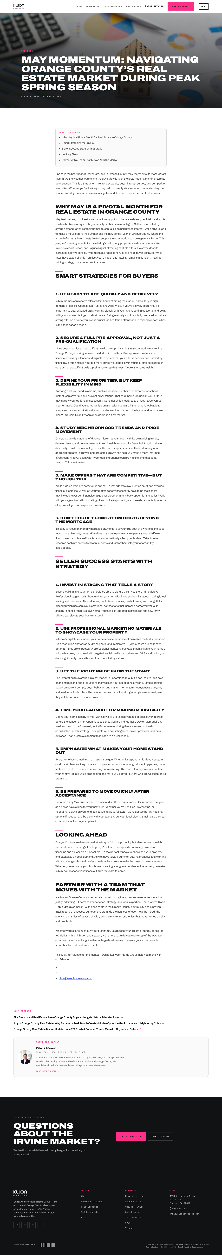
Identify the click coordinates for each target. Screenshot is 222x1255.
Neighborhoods (113, 6)
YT (40, 1224)
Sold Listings (89, 1206)
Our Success (133, 6)
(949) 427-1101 (155, 6)
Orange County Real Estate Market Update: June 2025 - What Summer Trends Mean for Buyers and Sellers (77, 1029)
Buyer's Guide (133, 1201)
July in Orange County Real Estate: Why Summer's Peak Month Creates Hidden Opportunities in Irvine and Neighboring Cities (88, 1023)
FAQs (128, 1222)
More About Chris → (47, 1071)
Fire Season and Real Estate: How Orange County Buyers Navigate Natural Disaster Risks (68, 1017)
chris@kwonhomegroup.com (75, 978)
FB (17, 1224)
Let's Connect (181, 6)
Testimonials (133, 1217)
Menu (203, 6)
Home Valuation (134, 1196)
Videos (129, 1228)
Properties (92, 6)
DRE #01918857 (78, 1052)
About (78, 6)
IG (25, 1224)
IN (33, 1224)
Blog (83, 1217)
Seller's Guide (134, 1206)
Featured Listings (92, 1201)
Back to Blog (160, 1136)
